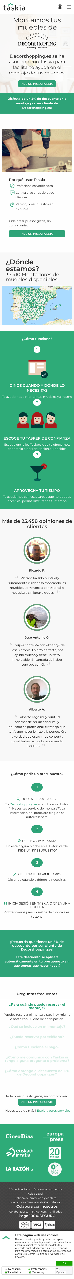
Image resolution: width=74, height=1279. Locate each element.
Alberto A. (37, 709)
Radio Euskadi (19, 1153)
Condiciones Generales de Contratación (35, 1202)
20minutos (54, 1153)
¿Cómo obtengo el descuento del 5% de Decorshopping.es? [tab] (37, 1072)
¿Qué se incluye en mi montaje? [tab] (37, 1027)
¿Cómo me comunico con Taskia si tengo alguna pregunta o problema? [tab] (37, 1059)
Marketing (38, 1272)
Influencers (39, 1211)
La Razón (19, 1169)
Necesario (14, 1269)
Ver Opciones (61, 1271)
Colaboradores (18, 1211)
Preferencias (39, 1269)
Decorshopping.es (23, 804)
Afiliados (56, 1211)
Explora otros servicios (53, 1110)
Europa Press (54, 1137)
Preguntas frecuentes (48, 1189)
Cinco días (19, 1137)
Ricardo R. (37, 570)
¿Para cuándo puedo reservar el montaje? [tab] (37, 1006)
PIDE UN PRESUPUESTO (37, 84)
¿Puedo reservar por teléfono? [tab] (37, 1037)
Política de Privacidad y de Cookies (40, 1255)
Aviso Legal (35, 1193)
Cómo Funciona (19, 1189)
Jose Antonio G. (37, 637)
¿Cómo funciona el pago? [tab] (37, 1047)
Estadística (14, 1272)
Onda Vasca (54, 1169)
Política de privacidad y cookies (35, 1198)
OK (64, 1263)
